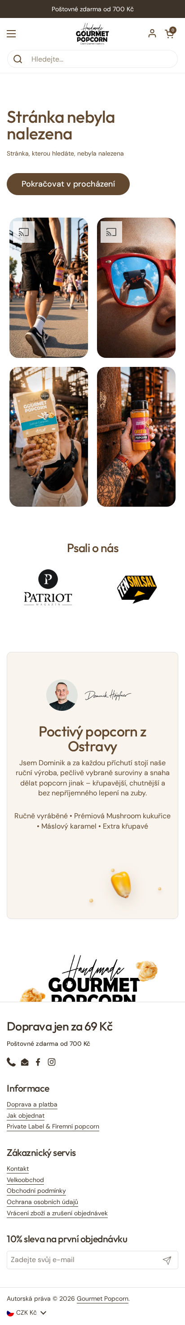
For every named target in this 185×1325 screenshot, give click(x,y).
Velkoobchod (25, 1180)
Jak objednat (25, 1115)
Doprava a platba (32, 1104)
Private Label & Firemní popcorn (53, 1126)
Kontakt (18, 1168)
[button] (169, 34)
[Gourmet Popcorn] (92, 33)
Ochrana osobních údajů (42, 1202)
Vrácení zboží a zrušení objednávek (57, 1213)
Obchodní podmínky (36, 1191)
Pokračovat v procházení (68, 183)
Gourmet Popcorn (102, 1298)
